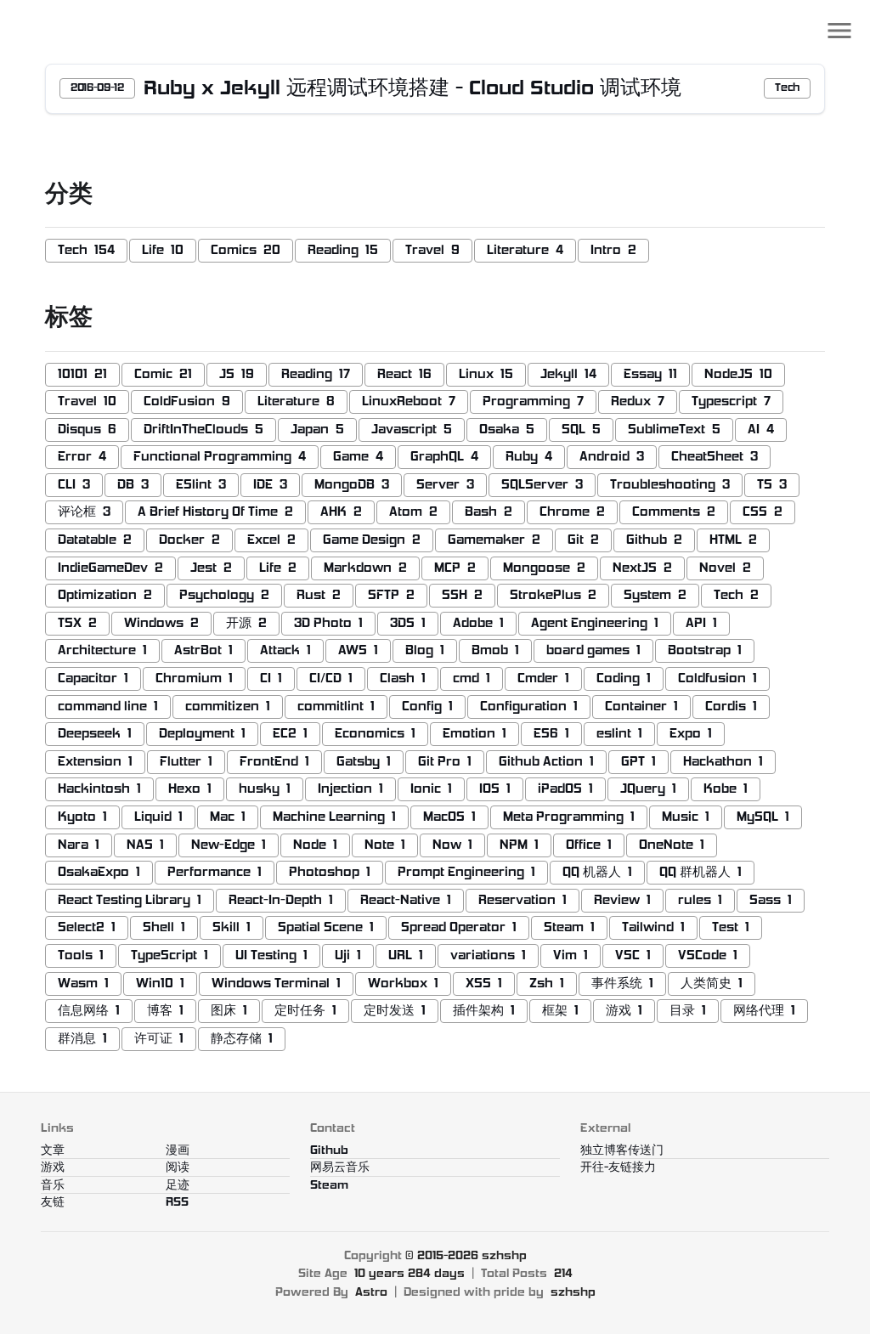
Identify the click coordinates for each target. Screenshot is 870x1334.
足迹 (177, 1185)
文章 (53, 1151)
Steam (329, 1185)
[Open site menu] (839, 30)
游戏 (53, 1168)
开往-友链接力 (618, 1168)
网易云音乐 (340, 1168)
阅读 (177, 1168)
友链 (53, 1202)
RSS (177, 1202)
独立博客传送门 (622, 1151)
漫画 (177, 1151)
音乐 (53, 1185)
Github (329, 1151)
